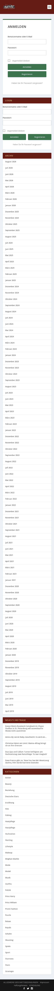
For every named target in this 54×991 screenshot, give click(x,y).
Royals (8, 927)
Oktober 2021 (11, 524)
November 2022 (12, 442)
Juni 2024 (9, 324)
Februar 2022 (11, 499)
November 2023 (12, 368)
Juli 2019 (9, 692)
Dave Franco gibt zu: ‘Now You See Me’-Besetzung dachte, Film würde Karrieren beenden (27, 761)
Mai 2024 (9, 330)
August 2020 (10, 611)
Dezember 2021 (12, 511)
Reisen (8, 921)
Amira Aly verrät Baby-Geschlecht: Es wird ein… (26, 737)
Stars (7, 965)
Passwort (12, 47)
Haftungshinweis (20, 985)
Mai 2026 (9, 180)
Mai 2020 (9, 630)
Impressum (44, 982)
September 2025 (12, 230)
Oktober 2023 (11, 374)
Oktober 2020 (11, 598)
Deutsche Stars (12, 796)
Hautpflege (10, 827)
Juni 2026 (9, 174)
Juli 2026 (9, 168)
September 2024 (12, 305)
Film (7, 809)
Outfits (8, 884)
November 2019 (12, 667)
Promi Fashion (11, 909)
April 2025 (9, 261)
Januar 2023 (10, 430)
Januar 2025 (10, 280)
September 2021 (12, 530)
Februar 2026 (11, 199)
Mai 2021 (9, 555)
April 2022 (9, 486)
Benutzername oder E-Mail (20, 36)
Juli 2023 (9, 393)
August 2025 (10, 236)
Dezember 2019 (12, 661)
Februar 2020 (11, 648)
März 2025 (9, 268)
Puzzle (8, 915)
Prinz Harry (10, 896)
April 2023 (9, 411)
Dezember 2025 (12, 211)
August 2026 (10, 161)
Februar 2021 (11, 574)
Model (8, 871)
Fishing (8, 815)
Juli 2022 (9, 467)
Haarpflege (10, 821)
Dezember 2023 (12, 361)
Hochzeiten (10, 834)
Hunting (8, 840)
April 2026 (9, 186)
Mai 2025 (9, 255)
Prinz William (11, 902)
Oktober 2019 (11, 673)
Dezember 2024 (12, 286)
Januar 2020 (10, 655)
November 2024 (12, 293)
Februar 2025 (11, 274)
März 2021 (9, 567)
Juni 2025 (9, 249)
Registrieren (27, 74)
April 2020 (9, 636)
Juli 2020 (9, 617)
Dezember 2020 (12, 586)
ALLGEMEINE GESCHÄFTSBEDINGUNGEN (21, 982)
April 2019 (9, 711)
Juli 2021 (9, 542)
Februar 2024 (11, 349)
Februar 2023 (11, 424)
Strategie (9, 971)
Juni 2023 (9, 399)
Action (8, 777)
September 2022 (12, 455)
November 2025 (12, 218)
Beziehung (9, 790)
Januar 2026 (10, 205)
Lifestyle (9, 846)
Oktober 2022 (11, 449)
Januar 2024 (10, 355)
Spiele (7, 946)
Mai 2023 (9, 405)
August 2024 (10, 311)
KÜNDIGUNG (34, 985)
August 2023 (10, 386)
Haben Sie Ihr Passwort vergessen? (27, 83)
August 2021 (10, 536)
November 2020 (12, 592)
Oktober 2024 (11, 299)
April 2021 (9, 561)
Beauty (8, 784)
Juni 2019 (9, 698)
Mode (7, 865)
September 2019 (12, 680)
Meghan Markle (12, 859)
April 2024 (9, 336)
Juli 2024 (9, 318)
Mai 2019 (9, 705)
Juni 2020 (9, 623)
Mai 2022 (9, 480)
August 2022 (10, 461)
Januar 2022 (10, 505)
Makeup (8, 852)
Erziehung (9, 802)
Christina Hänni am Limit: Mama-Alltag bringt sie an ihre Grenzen (25, 744)
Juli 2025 (9, 243)
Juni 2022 (9, 474)
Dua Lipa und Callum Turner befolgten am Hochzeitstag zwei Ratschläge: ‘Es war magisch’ (26, 753)
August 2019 (10, 686)
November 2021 (12, 517)
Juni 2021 (9, 549)
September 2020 (12, 605)
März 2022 (9, 492)
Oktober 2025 (11, 224)
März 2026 (9, 193)
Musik (7, 877)
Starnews (9, 958)
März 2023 (9, 418)
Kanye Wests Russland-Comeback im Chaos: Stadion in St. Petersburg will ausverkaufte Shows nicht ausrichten (24, 728)
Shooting (9, 940)
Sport (7, 952)
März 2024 (9, 343)
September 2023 (12, 380)
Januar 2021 (10, 580)
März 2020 (9, 642)
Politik (8, 890)
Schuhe (8, 933)
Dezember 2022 (12, 436)
